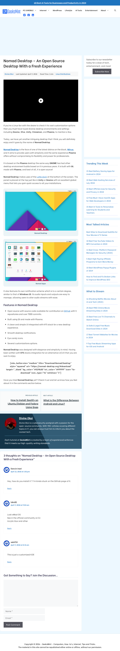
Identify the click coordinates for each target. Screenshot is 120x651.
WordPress (57, 10)
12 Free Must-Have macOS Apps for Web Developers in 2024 (100, 199)
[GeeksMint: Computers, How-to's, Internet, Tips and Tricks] (11, 11)
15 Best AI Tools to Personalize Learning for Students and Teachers (99, 209)
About (103, 10)
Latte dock (42, 176)
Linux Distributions (63, 74)
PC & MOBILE (28, 10)
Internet (43, 10)
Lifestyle (68, 10)
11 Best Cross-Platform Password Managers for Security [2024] (101, 251)
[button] (115, 10)
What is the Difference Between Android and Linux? (61, 401)
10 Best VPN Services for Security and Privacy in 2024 (101, 190)
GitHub (67, 310)
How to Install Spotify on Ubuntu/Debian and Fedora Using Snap (23, 403)
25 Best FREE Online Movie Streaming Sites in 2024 (98, 309)
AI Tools (78, 10)
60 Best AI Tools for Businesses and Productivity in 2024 (60, 2)
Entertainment (91, 10)
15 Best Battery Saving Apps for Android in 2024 (100, 172)
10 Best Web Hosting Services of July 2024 (100, 181)
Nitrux (70, 149)
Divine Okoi (26, 418)
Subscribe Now (102, 71)
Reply (9, 488)
